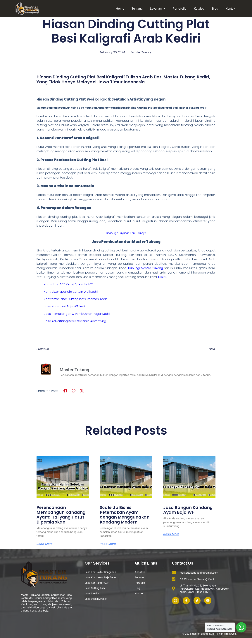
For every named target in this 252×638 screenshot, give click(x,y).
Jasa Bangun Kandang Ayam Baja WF (188, 510)
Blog (215, 8)
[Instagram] (175, 600)
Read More (45, 543)
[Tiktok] (197, 600)
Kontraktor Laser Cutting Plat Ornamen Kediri (75, 299)
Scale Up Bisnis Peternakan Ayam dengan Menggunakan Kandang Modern (124, 515)
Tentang (137, 8)
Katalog (199, 8)
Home (120, 8)
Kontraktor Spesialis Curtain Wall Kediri (71, 292)
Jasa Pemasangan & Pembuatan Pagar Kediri (77, 314)
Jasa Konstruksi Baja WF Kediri (65, 306)
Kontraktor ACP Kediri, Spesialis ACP (69, 284)
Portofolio (180, 8)
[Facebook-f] (186, 600)
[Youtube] (207, 600)
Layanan (156, 8)
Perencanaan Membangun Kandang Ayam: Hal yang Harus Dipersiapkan (61, 515)
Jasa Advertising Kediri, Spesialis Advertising (75, 321)
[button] (65, 391)
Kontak (230, 8)
